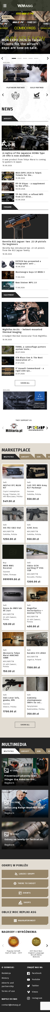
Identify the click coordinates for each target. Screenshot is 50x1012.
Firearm (7, 207)
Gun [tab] (39, 457)
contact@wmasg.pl (11, 1005)
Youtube (35, 979)
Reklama (6, 63)
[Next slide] (47, 58)
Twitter (35, 985)
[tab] (14, 58)
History (5, 978)
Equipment (9, 295)
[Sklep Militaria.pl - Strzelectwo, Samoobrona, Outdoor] (14, 431)
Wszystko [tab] (9, 457)
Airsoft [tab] (25, 457)
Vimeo (34, 992)
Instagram (36, 998)
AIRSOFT (8, 119)
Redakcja (6, 973)
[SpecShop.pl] (36, 429)
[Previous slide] (3, 428)
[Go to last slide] (2, 58)
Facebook (36, 973)
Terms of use (8, 991)
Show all (25, 383)
